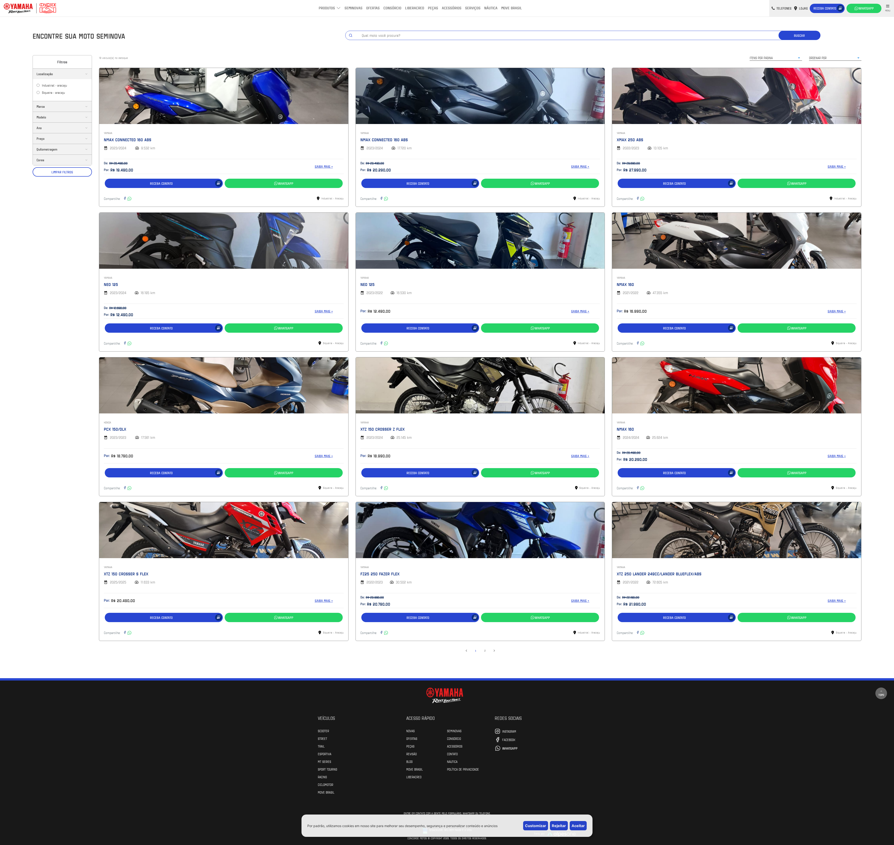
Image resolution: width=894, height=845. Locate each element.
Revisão (411, 754)
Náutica (491, 7)
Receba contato (824, 8)
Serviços (473, 7)
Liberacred (414, 7)
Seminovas (353, 7)
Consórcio (392, 7)
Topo (881, 695)
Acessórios (451, 7)
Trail (321, 746)
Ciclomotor (325, 784)
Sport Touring (327, 769)
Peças (433, 7)
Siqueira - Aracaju (53, 92)
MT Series (324, 761)
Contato (452, 754)
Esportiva (324, 754)
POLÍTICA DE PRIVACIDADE (463, 769)
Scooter (323, 731)
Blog (409, 761)
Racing (322, 777)
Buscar (799, 35)
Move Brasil (511, 7)
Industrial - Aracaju (54, 85)
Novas (410, 731)
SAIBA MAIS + (324, 166)
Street (322, 738)
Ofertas (373, 7)
